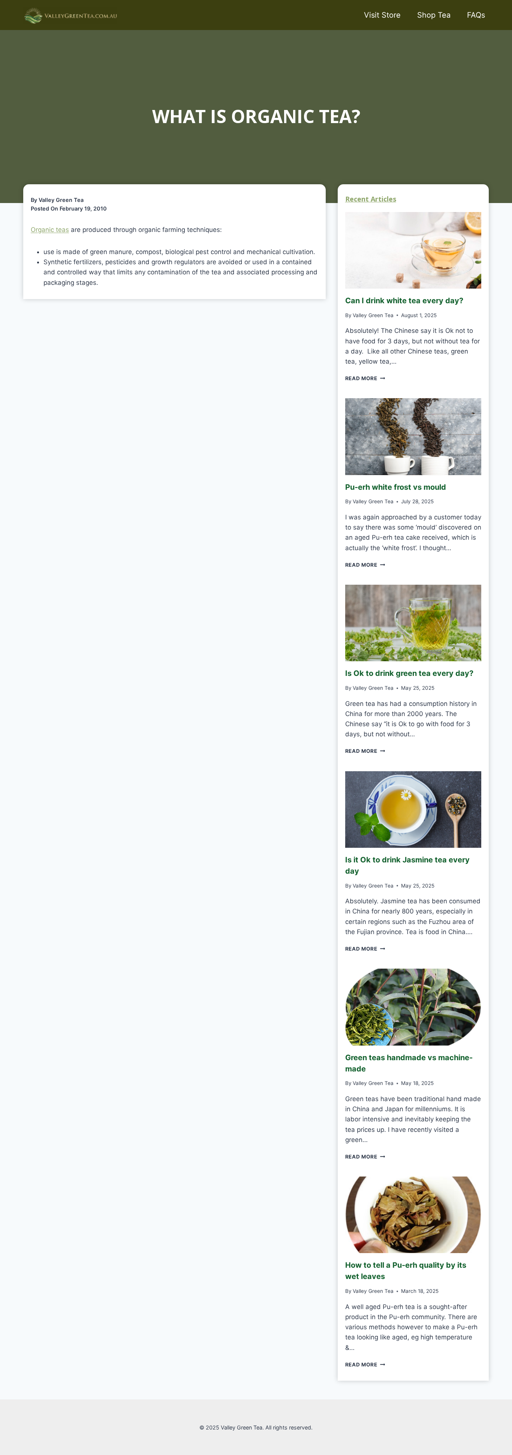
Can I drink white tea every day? (404, 300)
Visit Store (382, 15)
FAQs (476, 15)
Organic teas (50, 229)
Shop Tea (434, 15)
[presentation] (413, 250)
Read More (364, 378)
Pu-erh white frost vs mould (395, 487)
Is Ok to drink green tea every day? (409, 673)
